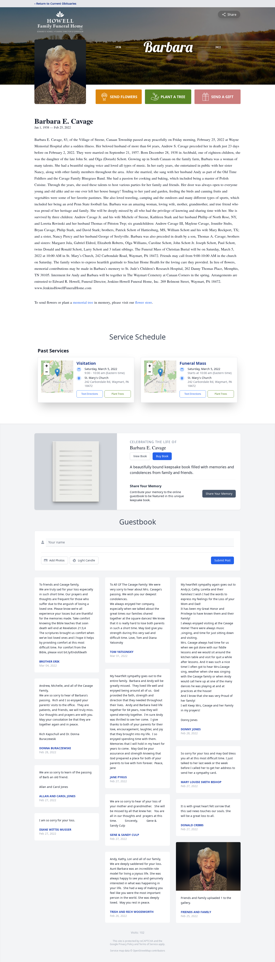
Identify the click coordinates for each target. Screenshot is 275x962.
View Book (140, 456)
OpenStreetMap (142, 950)
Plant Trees (118, 394)
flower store (143, 302)
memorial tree (83, 302)
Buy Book (162, 456)
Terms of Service (148, 944)
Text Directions (89, 394)
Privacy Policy (126, 944)
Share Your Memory (219, 494)
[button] (57, 372)
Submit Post (222, 560)
